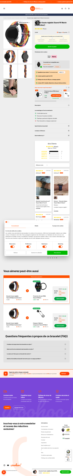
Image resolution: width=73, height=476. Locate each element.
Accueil (4, 18)
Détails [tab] (36, 225)
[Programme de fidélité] (4, 472)
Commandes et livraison (47, 429)
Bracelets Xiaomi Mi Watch (20, 18)
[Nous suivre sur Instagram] (4, 465)
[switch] (28, 247)
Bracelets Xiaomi (10, 18)
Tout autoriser (57, 252)
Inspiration (44, 442)
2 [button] (50, 258)
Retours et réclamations (47, 434)
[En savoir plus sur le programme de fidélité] (69, 32)
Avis (42, 452)
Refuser (16, 252)
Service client (44, 426)
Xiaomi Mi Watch (47, 64)
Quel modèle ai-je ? (46, 445)
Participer (63, 373)
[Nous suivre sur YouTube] (8, 465)
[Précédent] (66, 87)
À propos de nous (19, 407)
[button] (39, 29)
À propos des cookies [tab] (57, 225)
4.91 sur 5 (56, 146)
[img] (39, 170)
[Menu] (71, 450)
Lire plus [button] (38, 208)
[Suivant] (69, 87)
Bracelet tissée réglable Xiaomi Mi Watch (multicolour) (38, 18)
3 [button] (52, 258)
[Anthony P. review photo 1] (43, 185)
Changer (57, 66)
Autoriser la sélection (36, 252)
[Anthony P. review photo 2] (37, 197)
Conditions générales (46, 455)
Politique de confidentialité (48, 458)
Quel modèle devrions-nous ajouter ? (50, 449)
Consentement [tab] (15, 225)
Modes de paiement (46, 432)
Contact (7, 407)
